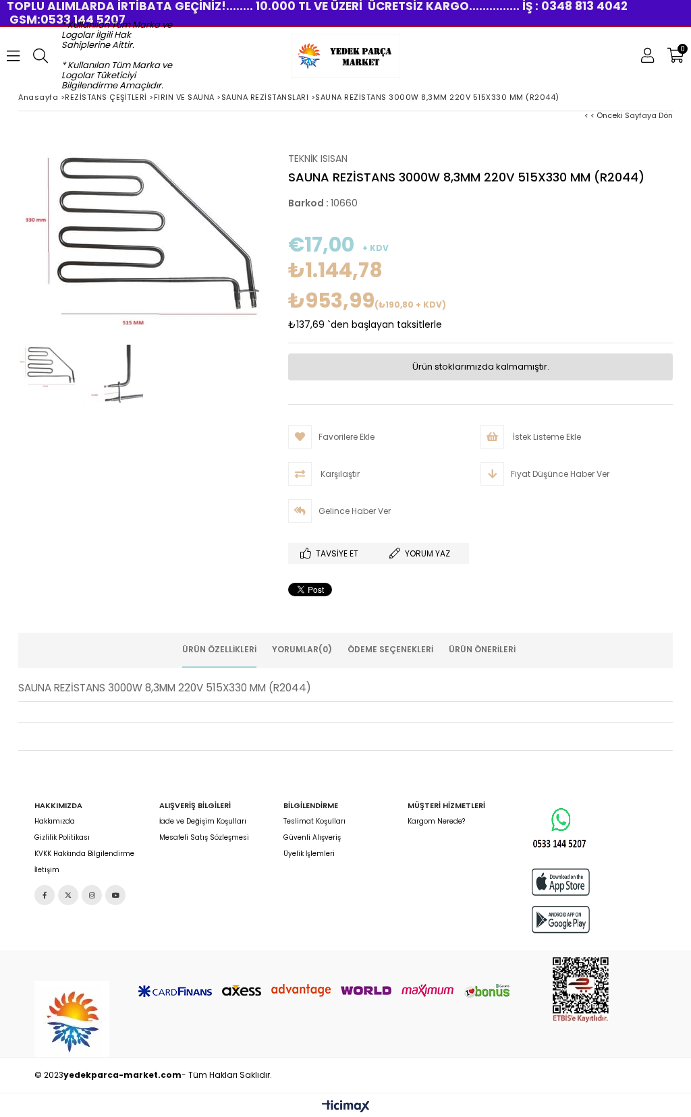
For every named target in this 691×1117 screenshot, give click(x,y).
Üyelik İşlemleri (309, 854)
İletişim (46, 870)
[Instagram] (92, 895)
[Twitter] (68, 895)
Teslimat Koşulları (314, 821)
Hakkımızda (54, 821)
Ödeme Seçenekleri (390, 649)
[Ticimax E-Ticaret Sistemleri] (346, 1107)
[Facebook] (44, 895)
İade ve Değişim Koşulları (202, 821)
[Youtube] (115, 895)
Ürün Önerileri (482, 649)
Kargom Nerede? (436, 821)
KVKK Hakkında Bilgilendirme (84, 854)
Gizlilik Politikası (62, 837)
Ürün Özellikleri (219, 649)
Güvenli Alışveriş (312, 837)
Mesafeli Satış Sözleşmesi (204, 837)
